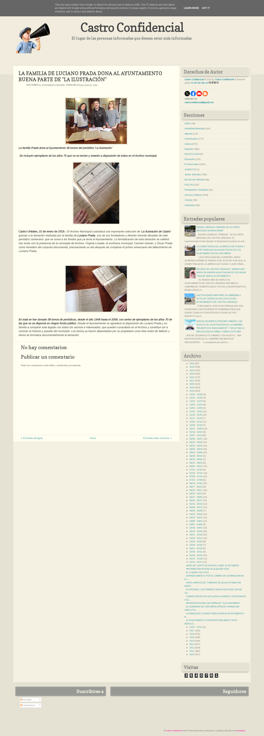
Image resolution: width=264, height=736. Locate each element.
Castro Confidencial (132, 27)
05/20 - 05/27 (195, 500)
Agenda (188, 133)
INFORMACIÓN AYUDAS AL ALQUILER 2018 (207, 569)
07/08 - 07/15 (195, 476)
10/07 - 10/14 (195, 435)
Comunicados (191, 139)
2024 (191, 370)
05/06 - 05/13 (195, 507)
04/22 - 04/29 (195, 514)
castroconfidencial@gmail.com (199, 102)
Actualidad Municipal (194, 128)
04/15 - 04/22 (195, 517)
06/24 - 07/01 (195, 483)
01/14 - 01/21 (195, 562)
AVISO (188, 123)
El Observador (192, 164)
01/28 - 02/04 (195, 555)
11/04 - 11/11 (195, 421)
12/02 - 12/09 (195, 408)
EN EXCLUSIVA (192, 154)
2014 (191, 641)
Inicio (93, 438)
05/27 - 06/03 (195, 497)
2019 (191, 387)
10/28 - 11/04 (195, 425)
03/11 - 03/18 (195, 534)
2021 (191, 380)
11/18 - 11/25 (195, 415)
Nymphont (241, 731)
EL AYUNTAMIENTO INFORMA (52, 85)
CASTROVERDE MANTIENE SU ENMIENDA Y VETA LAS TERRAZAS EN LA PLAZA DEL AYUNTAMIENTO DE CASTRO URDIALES (218, 298)
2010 (191, 654)
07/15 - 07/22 (195, 473)
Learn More (191, 8)
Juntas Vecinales (193, 174)
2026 (191, 363)
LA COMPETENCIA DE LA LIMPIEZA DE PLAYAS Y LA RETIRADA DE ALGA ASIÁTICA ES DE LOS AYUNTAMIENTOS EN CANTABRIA (220, 250)
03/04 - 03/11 (195, 538)
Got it (206, 8)
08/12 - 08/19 (195, 463)
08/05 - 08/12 (195, 466)
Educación (190, 159)
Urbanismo (190, 205)
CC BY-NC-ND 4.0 (199, 83)
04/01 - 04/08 (195, 524)
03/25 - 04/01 (195, 528)
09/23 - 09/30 (195, 442)
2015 (191, 637)
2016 (191, 634)
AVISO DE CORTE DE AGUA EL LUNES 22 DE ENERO (212, 565)
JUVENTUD (190, 169)
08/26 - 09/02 (195, 456)
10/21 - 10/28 (195, 428)
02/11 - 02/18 (195, 548)
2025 (191, 367)
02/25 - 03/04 (195, 541)
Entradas (27, 699)
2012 (191, 647)
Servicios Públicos (193, 195)
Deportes (189, 149)
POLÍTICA (189, 185)
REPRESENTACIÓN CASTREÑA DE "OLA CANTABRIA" (213, 603)
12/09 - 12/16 (195, 404)
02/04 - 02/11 (195, 552)
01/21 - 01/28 (195, 558)
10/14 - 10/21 (195, 432)
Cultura (188, 144)
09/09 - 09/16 (195, 449)
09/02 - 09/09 (195, 452)
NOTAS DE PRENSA (195, 179)
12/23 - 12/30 (195, 397)
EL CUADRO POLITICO (197, 572)
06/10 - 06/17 (195, 490)
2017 (191, 630)
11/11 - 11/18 (195, 418)
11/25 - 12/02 (195, 411)
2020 (191, 384)
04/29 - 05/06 (195, 510)
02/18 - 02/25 (195, 545)
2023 (191, 374)
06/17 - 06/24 (195, 487)
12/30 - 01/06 (195, 394)
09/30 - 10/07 (195, 439)
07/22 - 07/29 (195, 469)
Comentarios (28, 705)
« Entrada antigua (32, 438)
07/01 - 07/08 (195, 480)
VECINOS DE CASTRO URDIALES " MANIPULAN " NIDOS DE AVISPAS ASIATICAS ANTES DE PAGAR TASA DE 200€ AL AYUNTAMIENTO (221, 272)
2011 (191, 651)
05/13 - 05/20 (195, 504)
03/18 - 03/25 (195, 531)
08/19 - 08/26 (195, 459)
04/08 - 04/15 (195, 521)
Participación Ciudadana (196, 190)
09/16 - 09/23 (195, 445)
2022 (191, 377)
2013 (191, 644)
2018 (191, 391)
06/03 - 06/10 (195, 493)
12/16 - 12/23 (195, 401)
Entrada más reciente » (157, 438)
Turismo (189, 200)
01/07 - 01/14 (195, 627)
